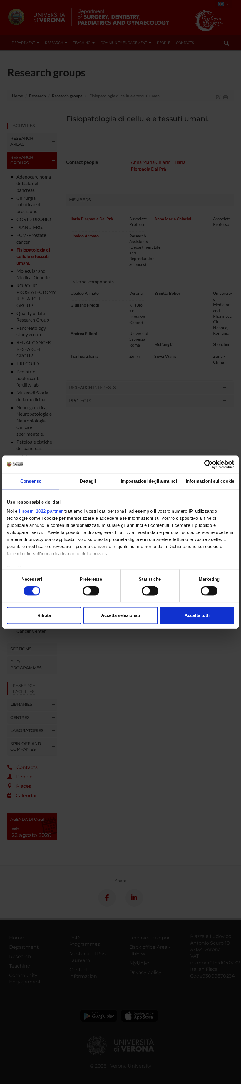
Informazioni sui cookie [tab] (210, 481)
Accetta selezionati (120, 615)
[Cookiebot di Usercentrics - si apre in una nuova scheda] (208, 464)
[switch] (91, 591)
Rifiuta (44, 615)
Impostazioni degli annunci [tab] (149, 481)
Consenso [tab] (30, 481)
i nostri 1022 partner (41, 511)
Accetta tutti (197, 615)
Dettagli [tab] (88, 481)
